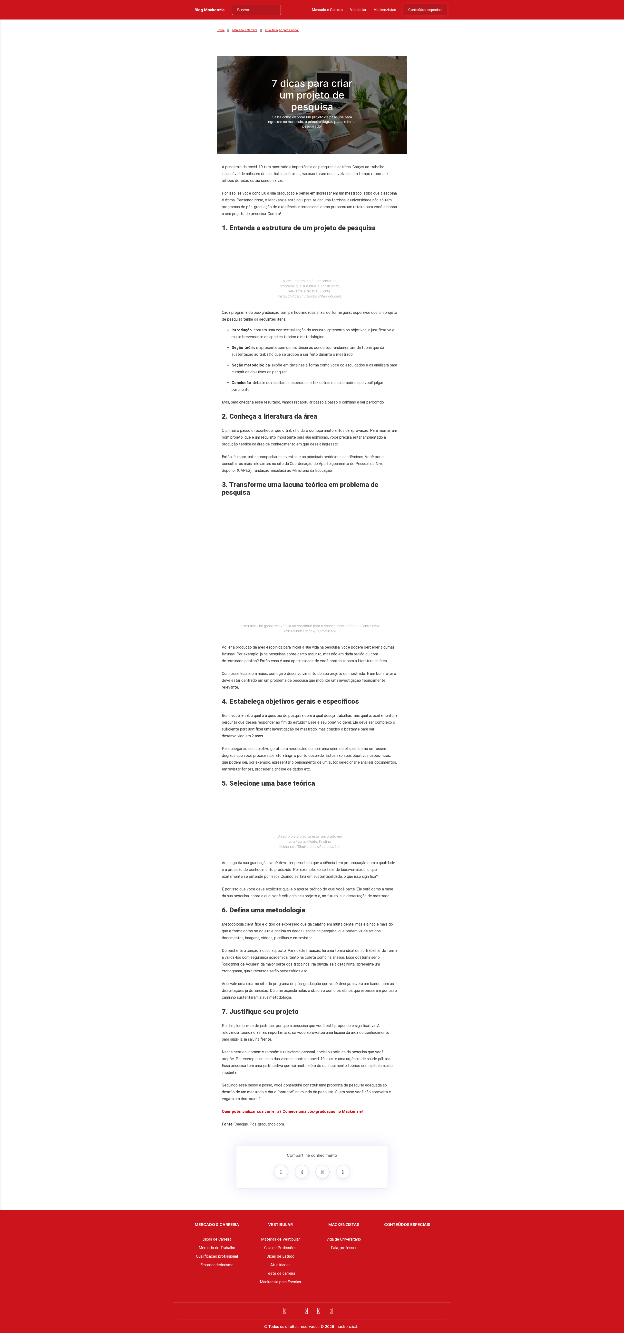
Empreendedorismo (217, 1265)
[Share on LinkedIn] (343, 1172)
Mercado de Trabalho (217, 1247)
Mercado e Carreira (327, 10)
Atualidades (280, 1265)
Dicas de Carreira (217, 1239)
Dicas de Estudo (280, 1256)
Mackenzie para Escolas (280, 1282)
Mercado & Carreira (244, 30)
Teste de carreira (280, 1273)
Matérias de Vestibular (280, 1239)
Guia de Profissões (280, 1247)
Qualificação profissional (282, 30)
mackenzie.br (347, 1326)
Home (220, 30)
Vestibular (358, 10)
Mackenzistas (385, 10)
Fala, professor (344, 1247)
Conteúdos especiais (425, 10)
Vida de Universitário (343, 1239)
